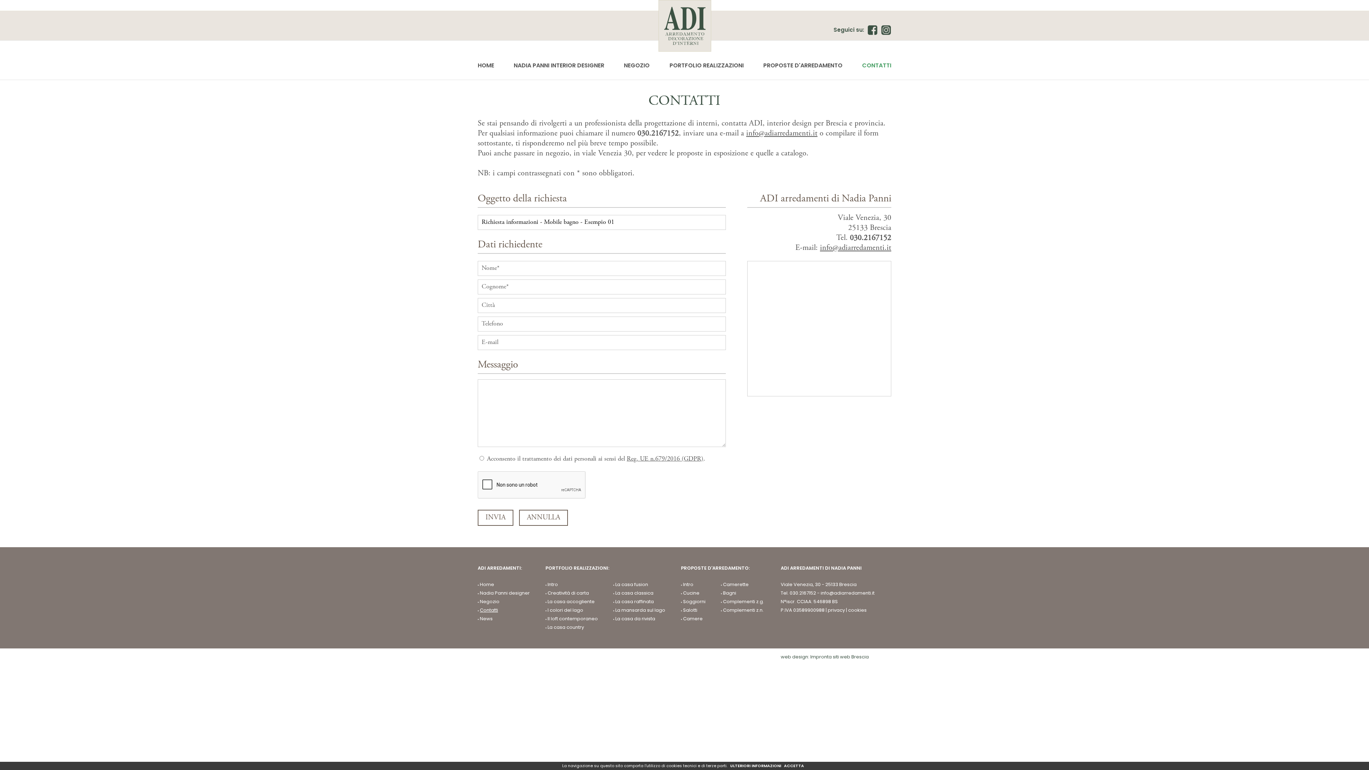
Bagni (729, 593)
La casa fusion (631, 584)
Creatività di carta (568, 593)
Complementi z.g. (743, 602)
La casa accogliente (571, 602)
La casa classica (634, 593)
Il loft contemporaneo (573, 619)
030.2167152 (658, 134)
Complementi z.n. (743, 610)
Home (486, 65)
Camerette (736, 584)
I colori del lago (565, 610)
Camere (693, 619)
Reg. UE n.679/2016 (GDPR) (665, 459)
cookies (857, 610)
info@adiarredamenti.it (781, 134)
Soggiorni (694, 602)
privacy (836, 610)
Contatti (876, 65)
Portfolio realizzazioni (707, 65)
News (486, 619)
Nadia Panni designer (505, 593)
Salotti (690, 610)
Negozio (637, 65)
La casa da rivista (635, 619)
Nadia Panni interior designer (559, 65)
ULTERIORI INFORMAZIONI (755, 766)
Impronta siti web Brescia (839, 656)
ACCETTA (794, 766)
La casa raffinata (634, 602)
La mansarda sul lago (640, 610)
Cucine (691, 593)
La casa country (566, 627)
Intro (553, 584)
